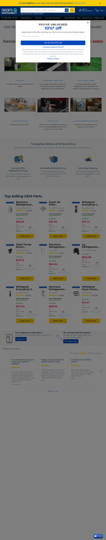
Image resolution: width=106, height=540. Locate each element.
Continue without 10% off (53, 47)
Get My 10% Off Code (53, 43)
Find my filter (79, 3)
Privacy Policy (53, 59)
